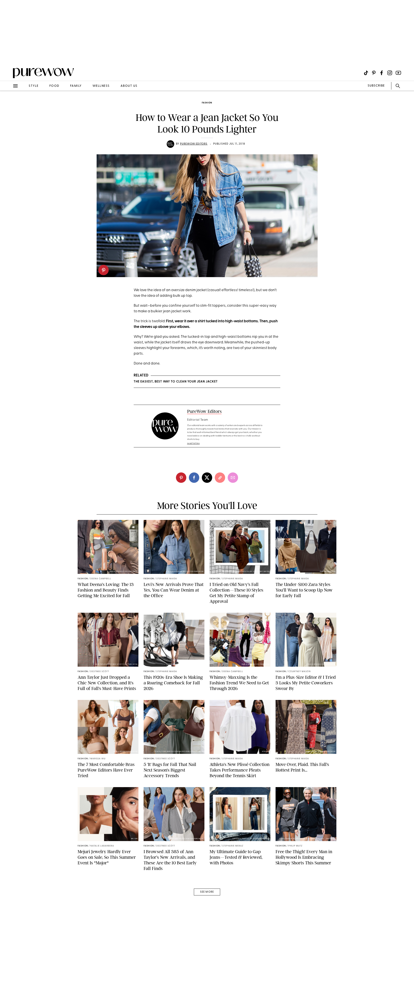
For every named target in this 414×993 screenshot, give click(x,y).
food (54, 86)
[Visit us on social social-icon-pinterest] (374, 73)
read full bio (193, 443)
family (76, 86)
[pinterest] (103, 270)
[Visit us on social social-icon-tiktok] (366, 73)
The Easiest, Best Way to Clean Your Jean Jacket (176, 381)
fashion (207, 103)
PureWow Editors (194, 144)
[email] (8, 103)
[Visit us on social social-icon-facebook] (381, 73)
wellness (101, 86)
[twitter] (207, 477)
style (34, 86)
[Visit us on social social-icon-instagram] (389, 73)
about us (129, 86)
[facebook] (194, 477)
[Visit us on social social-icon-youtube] (398, 73)
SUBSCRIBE (376, 85)
